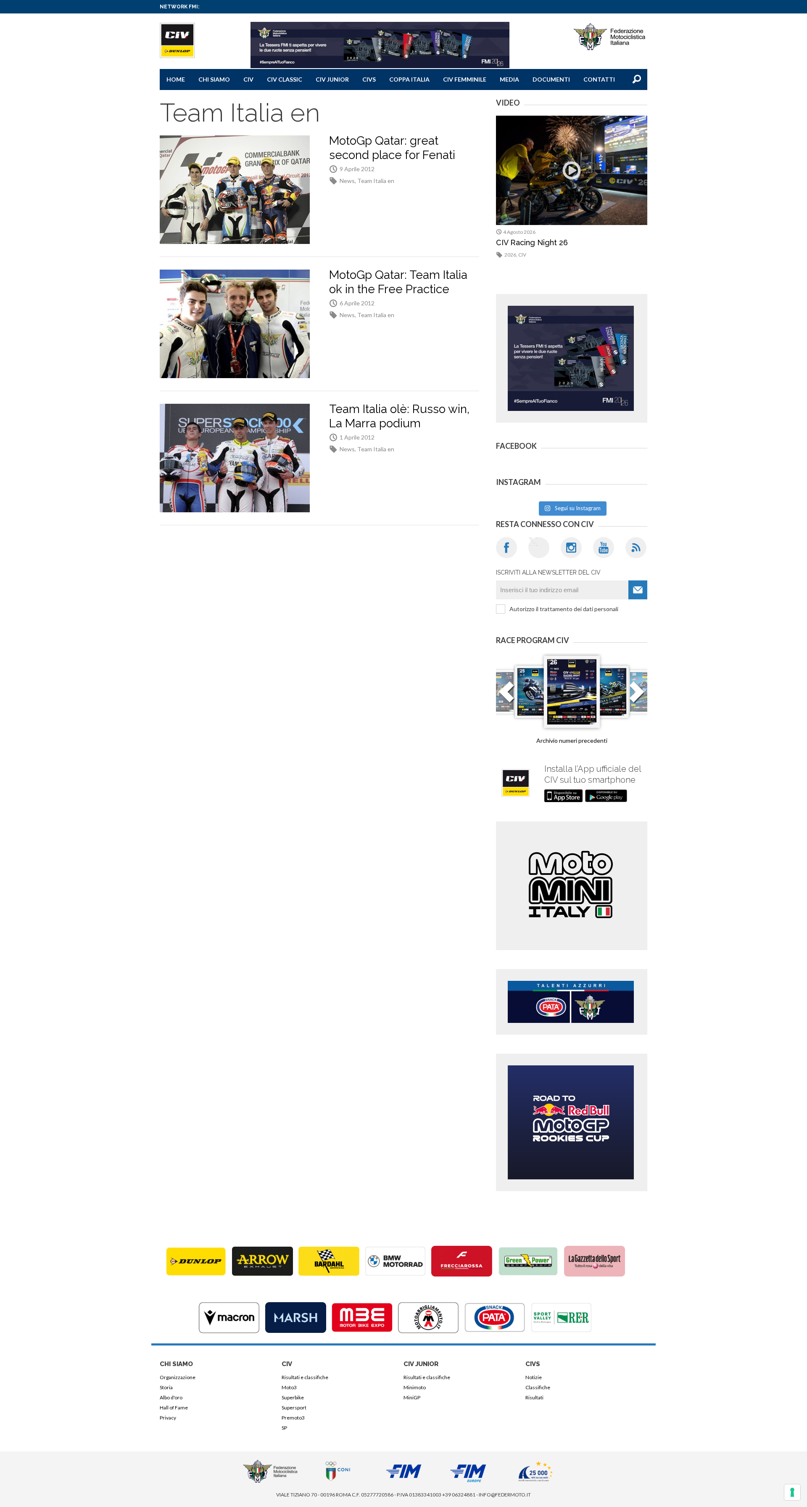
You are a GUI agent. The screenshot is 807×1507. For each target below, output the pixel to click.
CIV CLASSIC (284, 79)
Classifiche (537, 1387)
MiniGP (412, 1397)
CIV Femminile (464, 79)
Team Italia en (375, 180)
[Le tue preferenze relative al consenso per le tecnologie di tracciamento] (792, 1492)
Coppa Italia (409, 79)
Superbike (293, 1397)
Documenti (551, 79)
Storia (166, 1387)
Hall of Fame (174, 1407)
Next (636, 697)
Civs (369, 79)
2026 (510, 255)
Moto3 (289, 1387)
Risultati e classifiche (305, 1377)
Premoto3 (293, 1417)
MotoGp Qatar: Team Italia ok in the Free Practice (398, 282)
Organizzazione (177, 1377)
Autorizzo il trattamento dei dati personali (563, 608)
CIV (248, 79)
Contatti (599, 79)
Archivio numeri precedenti (571, 740)
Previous (506, 697)
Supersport (294, 1407)
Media (509, 79)
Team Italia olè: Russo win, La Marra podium (399, 416)
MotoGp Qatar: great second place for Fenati (392, 148)
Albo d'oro (171, 1397)
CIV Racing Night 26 (532, 242)
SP (284, 1428)
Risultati (534, 1397)
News (347, 180)
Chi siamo (214, 79)
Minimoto (415, 1387)
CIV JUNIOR (332, 79)
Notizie (533, 1377)
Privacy (168, 1417)
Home (175, 79)
